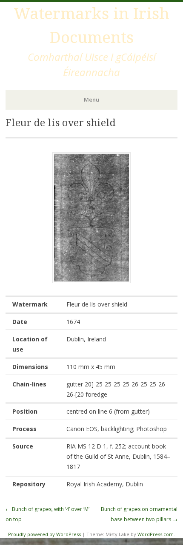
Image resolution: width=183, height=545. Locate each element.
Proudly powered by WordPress (44, 534)
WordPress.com (155, 534)
